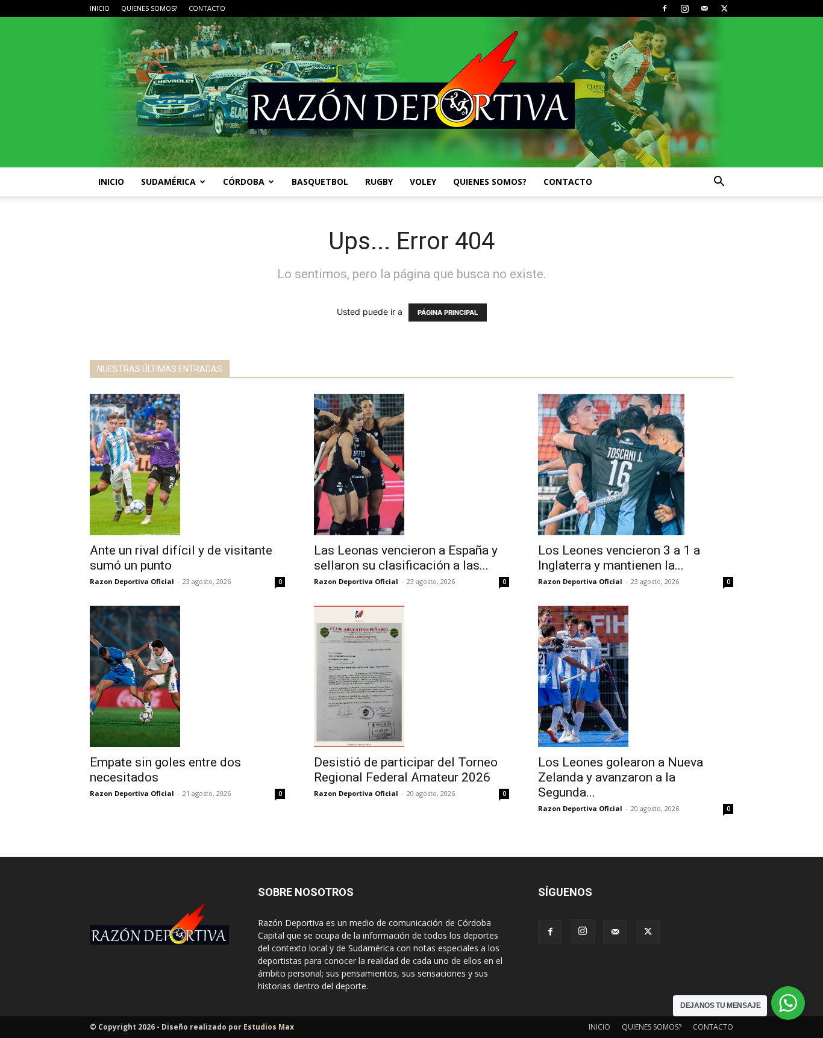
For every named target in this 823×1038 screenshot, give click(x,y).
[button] (718, 182)
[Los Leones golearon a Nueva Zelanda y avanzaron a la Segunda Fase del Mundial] (635, 676)
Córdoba (243, 181)
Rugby (379, 181)
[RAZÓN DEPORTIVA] (411, 92)
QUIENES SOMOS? (149, 8)
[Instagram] (684, 8)
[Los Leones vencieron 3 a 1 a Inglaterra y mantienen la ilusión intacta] (635, 464)
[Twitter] (724, 8)
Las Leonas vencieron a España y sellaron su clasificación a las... (406, 558)
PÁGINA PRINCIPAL (448, 312)
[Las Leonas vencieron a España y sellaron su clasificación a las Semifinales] (411, 464)
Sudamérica (168, 181)
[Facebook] (665, 8)
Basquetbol (320, 181)
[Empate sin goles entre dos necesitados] (187, 676)
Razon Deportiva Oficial (132, 581)
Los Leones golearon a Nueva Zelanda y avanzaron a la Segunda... (620, 777)
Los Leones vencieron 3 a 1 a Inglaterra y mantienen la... (619, 558)
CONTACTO (207, 8)
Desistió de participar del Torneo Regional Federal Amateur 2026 (406, 770)
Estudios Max (268, 1027)
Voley (423, 181)
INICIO (100, 8)
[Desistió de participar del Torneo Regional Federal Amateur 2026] (411, 676)
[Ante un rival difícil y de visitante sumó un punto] (187, 464)
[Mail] (704, 8)
